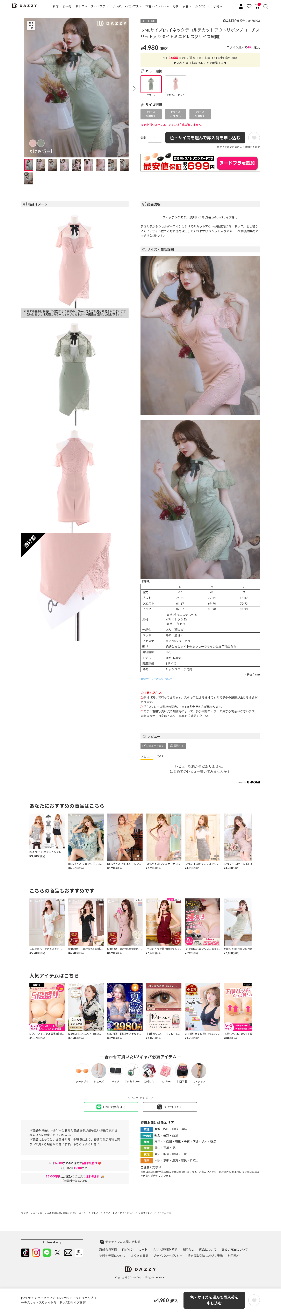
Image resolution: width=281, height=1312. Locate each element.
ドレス (79, 6)
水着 (186, 6)
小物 (216, 6)
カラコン (201, 6)
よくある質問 (140, 1255)
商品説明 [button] (153, 204)
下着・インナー (155, 6)
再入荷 (67, 6)
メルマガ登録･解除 (165, 1249)
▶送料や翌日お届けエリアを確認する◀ (200, 62)
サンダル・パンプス (125, 6)
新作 (56, 6)
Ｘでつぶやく (173, 1107)
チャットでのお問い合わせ (122, 1241)
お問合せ (188, 1249)
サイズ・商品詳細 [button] (160, 249)
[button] (134, 88)
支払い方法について (235, 1249)
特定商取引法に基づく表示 (205, 1255)
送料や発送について (112, 1255)
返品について (208, 1249)
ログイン (232, 47)
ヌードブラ (98, 6)
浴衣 (176, 6)
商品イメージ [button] (38, 204)
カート (143, 1249)
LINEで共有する (114, 1107)
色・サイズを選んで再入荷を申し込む (214, 1300)
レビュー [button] (153, 736)
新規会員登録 (108, 1249)
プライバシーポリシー (168, 1255)
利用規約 (233, 1255)
